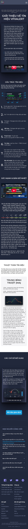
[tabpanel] (14, 312)
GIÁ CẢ (16, 513)
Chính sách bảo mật (6, 489)
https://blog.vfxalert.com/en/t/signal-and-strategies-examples (14, 442)
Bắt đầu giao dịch (14, 412)
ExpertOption (5, 518)
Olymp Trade (4, 511)
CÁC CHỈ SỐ (14, 12)
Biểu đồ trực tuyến (19, 492)
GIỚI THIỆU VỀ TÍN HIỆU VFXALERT (9, 10)
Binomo (3, 513)
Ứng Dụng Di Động (19, 509)
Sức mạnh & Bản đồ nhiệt (8, 11)
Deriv (2, 504)
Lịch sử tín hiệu (18, 487)
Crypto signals (18, 496)
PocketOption (5, 506)
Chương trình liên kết (19, 515)
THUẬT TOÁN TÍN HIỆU (21, 11)
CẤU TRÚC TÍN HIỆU (22, 10)
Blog (15, 511)
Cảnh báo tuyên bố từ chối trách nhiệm (7, 493)
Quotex (3, 509)
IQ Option (4, 515)
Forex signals (17, 498)
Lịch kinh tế (17, 489)
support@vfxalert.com (20, 506)
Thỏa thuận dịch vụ (6, 487)
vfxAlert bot (17, 504)
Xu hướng (16, 494)
